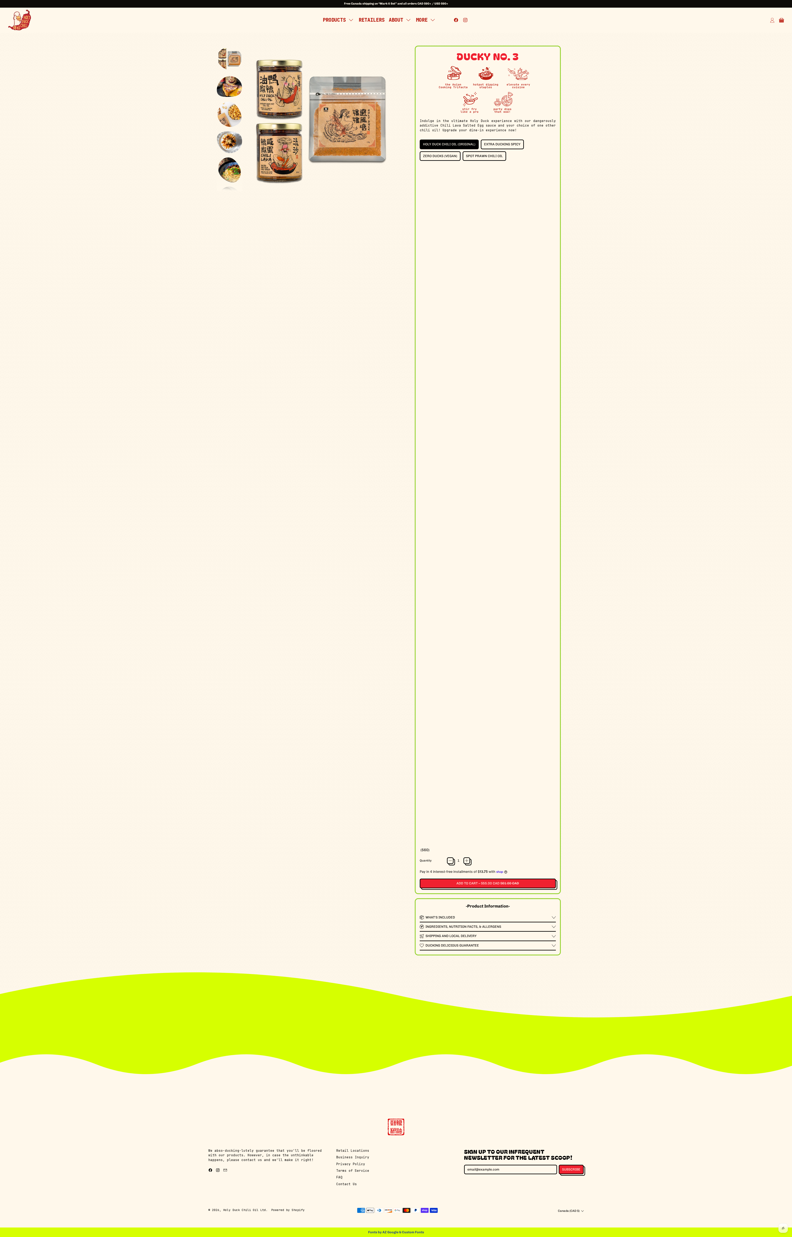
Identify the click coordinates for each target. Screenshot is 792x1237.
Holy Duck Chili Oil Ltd (244, 1210)
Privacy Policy (350, 1164)
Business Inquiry (352, 1157)
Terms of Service (352, 1170)
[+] (466, 860)
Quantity (426, 860)
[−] (450, 860)
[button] (229, 58)
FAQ (339, 1177)
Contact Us (346, 1184)
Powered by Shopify (288, 1210)
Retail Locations (352, 1150)
